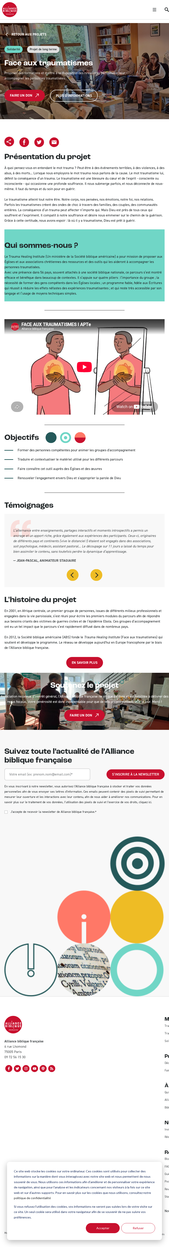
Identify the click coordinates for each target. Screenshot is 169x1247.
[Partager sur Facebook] (24, 142)
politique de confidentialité (32, 1198)
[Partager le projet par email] (54, 142)
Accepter (102, 1228)
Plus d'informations (74, 95)
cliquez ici (145, 802)
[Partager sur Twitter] (39, 142)
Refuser (138, 1228)
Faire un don (21, 95)
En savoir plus (84, 662)
